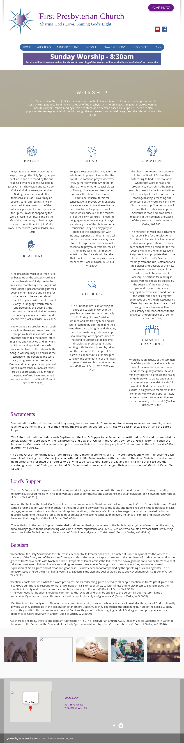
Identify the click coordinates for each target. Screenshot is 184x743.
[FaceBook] (114, 725)
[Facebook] (164, 29)
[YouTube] (157, 29)
